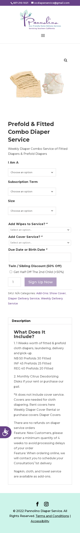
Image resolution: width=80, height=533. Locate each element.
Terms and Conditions (52, 516)
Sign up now (40, 282)
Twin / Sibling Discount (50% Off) (35, 266)
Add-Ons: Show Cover (51, 293)
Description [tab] (21, 321)
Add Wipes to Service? (27, 224)
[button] (65, 60)
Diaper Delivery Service (24, 298)
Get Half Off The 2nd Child (39, 272)
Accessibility (40, 521)
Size (11, 201)
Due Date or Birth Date (27, 249)
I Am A (13, 162)
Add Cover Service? (25, 237)
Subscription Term (23, 182)
